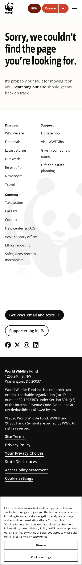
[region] (41, 530)
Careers (11, 211)
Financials (13, 141)
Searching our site (30, 86)
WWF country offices (21, 237)
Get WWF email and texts (32, 314)
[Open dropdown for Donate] (64, 8)
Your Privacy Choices (24, 453)
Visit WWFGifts (52, 141)
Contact (11, 219)
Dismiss (41, 545)
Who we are (14, 133)
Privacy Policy (18, 444)
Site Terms (15, 436)
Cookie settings (19, 478)
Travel (10, 184)
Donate (50, 8)
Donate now (50, 133)
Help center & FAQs (20, 228)
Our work (12, 159)
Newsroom (13, 176)
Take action (14, 202)
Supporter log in (23, 330)
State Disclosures (21, 461)
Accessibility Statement (26, 469)
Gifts (34, 8)
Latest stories (15, 150)
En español (13, 167)
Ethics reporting (17, 245)
